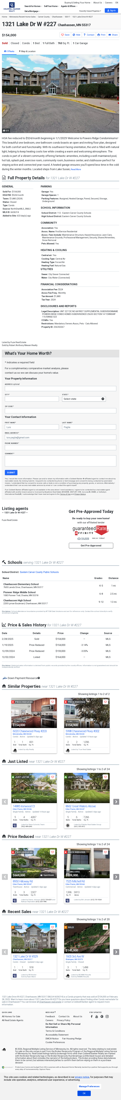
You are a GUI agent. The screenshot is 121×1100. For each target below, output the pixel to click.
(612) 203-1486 (41, 902)
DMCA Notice (52, 1038)
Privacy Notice (80, 494)
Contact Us (64, 1016)
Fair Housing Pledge (71, 1038)
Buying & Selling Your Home (77, 3)
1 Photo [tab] (10, 51)
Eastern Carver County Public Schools (39, 572)
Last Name (67, 422)
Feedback (50, 1016)
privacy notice (82, 1077)
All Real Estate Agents (12, 1020)
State (65, 394)
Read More (76, 169)
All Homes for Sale (11, 1016)
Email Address (12, 433)
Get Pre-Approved (91, 545)
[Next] (116, 802)
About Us (97, 3)
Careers (108, 3)
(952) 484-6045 (26, 826)
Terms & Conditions (55, 1031)
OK (84, 1093)
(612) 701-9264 (96, 900)
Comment (9, 453)
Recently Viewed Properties (89, 11)
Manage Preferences (89, 1086)
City (7, 394)
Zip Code (9, 406)
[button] (111, 10)
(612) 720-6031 (46, 900)
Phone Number (12, 443)
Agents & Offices (68, 6)
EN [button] (117, 2)
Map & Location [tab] (28, 51)
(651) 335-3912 (79, 826)
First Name (10, 422)
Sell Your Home (51, 6)
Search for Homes (32, 6)
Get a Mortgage (31, 11)
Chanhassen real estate (50, 1002)
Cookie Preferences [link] (55, 1042)
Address (12, 384)
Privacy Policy (63, 1020)
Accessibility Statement (57, 1034)
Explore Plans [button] (45, 1069)
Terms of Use (65, 494)
